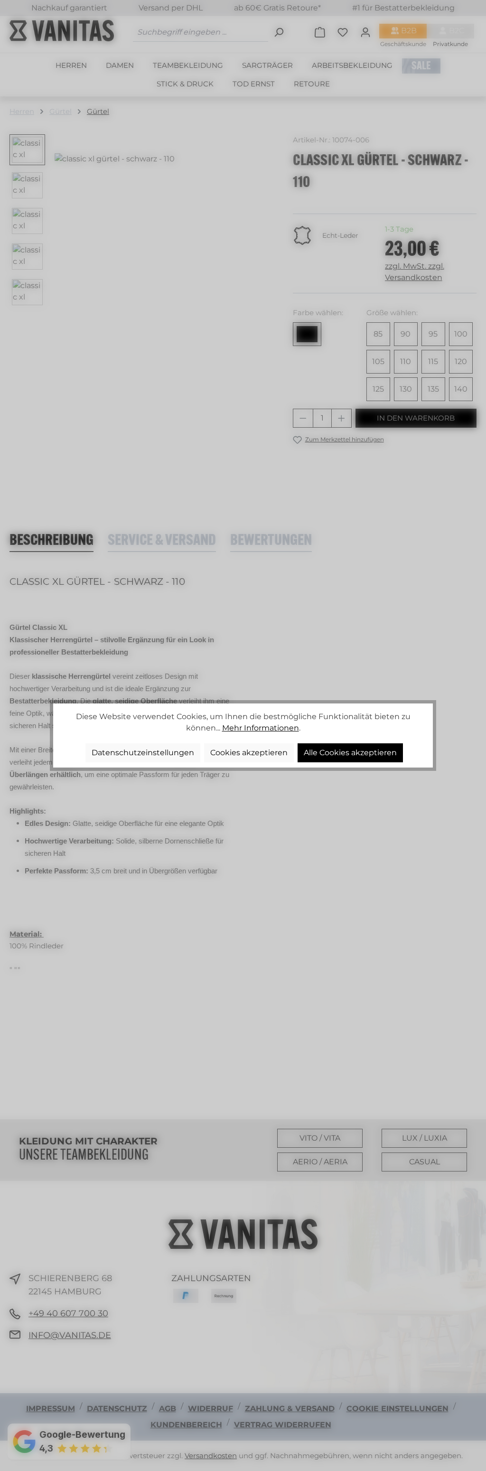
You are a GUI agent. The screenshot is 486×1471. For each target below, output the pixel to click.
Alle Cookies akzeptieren (350, 752)
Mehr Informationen (260, 727)
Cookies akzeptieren (249, 752)
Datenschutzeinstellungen (143, 752)
